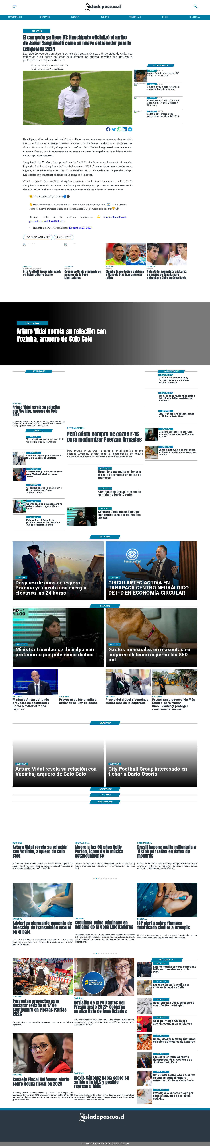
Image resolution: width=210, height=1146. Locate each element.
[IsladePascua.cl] (15, 8)
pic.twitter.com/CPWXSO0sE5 (46, 221)
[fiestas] (43, 994)
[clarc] (19, 474)
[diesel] (128, 694)
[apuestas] (19, 506)
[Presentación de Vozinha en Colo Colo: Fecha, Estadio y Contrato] (140, 103)
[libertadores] (144, 1006)
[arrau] (35, 694)
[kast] (144, 1060)
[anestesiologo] (144, 1096)
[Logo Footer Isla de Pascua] (104, 1122)
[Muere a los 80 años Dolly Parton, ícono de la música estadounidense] (151, 380)
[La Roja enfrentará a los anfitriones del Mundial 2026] (140, 117)
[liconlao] (151, 434)
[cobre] (144, 1042)
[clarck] (19, 458)
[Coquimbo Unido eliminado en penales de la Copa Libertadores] (70, 243)
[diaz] (126, 265)
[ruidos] (175, 694)
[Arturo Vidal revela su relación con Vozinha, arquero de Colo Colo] (22, 374)
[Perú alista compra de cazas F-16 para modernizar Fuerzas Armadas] (78, 374)
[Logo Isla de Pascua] (105, 12)
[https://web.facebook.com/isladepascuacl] (84, 1128)
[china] (144, 1024)
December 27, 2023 (80, 227)
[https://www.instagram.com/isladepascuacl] (105, 1128)
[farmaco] (167, 916)
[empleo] (144, 969)
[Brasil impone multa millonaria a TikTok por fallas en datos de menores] (151, 398)
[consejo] (43, 1072)
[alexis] (140, 76)
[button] (37, 237)
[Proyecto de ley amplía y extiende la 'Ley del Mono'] (65, 669)
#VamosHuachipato (115, 216)
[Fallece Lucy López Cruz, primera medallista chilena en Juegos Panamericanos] (19, 523)
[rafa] (167, 265)
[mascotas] (151, 452)
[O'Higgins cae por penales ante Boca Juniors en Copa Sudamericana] (19, 490)
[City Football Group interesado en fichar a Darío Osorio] (29, 243)
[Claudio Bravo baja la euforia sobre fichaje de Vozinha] (140, 89)
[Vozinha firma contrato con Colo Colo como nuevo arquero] (19, 442)
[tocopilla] (144, 988)
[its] (43, 916)
